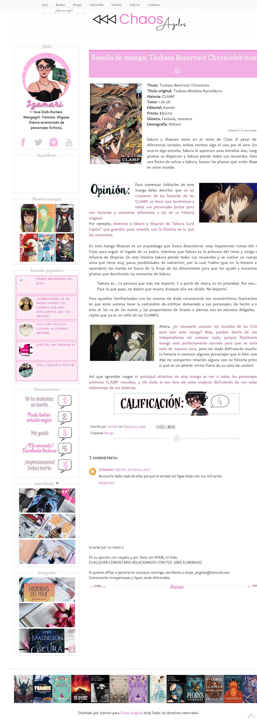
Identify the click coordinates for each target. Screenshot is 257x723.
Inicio (45, 5)
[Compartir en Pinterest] (173, 427)
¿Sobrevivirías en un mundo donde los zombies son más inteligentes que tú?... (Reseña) (55, 307)
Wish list (135, 5)
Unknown (106, 469)
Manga (109, 433)
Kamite (240, 130)
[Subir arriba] (252, 717)
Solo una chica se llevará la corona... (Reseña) (53, 328)
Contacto (116, 5)
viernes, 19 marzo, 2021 (132, 469)
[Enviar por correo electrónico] (158, 427)
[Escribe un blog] (162, 427)
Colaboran (154, 5)
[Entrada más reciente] (98, 586)
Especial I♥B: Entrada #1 (56, 344)
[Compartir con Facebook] (169, 427)
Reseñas (60, 5)
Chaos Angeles (131, 713)
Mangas (77, 5)
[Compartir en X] (166, 427)
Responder (107, 483)
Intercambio (96, 5)
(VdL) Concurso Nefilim (55, 365)
